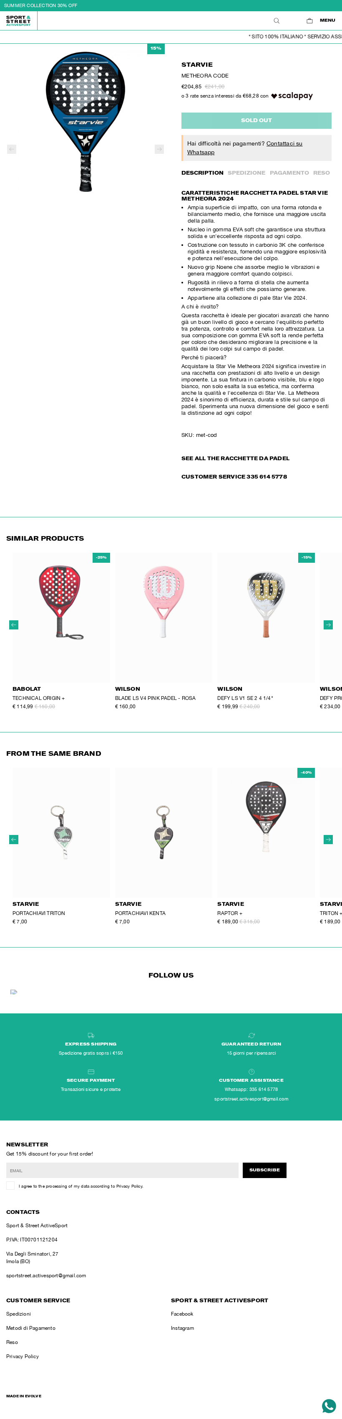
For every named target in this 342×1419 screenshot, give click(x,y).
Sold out (256, 120)
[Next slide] (159, 149)
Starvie (197, 65)
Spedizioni (18, 1314)
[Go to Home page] (19, 20)
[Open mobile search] (276, 20)
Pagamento (289, 173)
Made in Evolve (23, 1396)
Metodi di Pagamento (30, 1328)
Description (202, 173)
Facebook (182, 1314)
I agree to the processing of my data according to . (81, 1185)
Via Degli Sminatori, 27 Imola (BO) (32, 1257)
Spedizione (246, 173)
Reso (321, 173)
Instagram (182, 1328)
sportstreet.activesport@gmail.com (46, 1276)
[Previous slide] (11, 149)
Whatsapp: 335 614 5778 (251, 1089)
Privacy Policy (129, 1185)
